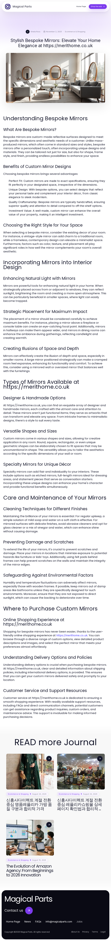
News (27, 921)
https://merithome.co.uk (71, 635)
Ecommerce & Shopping (75, 31)
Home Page (13, 921)
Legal (103, 931)
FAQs (38, 921)
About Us (75, 931)
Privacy (85, 931)
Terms (95, 931)
